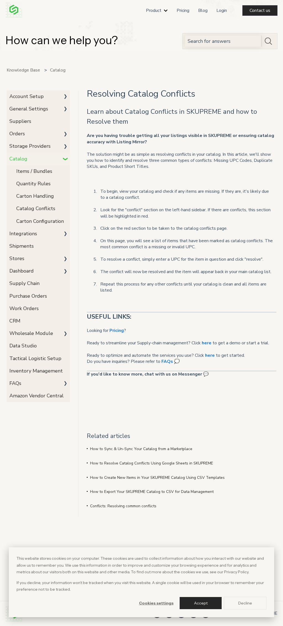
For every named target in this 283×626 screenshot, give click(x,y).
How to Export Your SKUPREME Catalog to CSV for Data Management (152, 491)
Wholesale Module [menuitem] (31, 333)
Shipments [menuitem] (21, 246)
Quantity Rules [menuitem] (33, 183)
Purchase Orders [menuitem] (28, 296)
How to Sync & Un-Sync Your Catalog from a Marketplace (141, 448)
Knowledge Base (23, 70)
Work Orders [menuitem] (24, 308)
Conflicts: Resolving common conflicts (123, 506)
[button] (65, 96)
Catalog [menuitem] (18, 158)
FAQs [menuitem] (15, 383)
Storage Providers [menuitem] (30, 146)
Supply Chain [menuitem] (24, 283)
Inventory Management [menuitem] (36, 371)
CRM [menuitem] (14, 321)
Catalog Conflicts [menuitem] (35, 208)
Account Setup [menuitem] (26, 96)
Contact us (260, 10)
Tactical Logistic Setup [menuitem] (35, 358)
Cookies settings (156, 603)
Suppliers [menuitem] (20, 121)
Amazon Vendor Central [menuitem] (36, 395)
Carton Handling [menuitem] (35, 196)
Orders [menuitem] (17, 133)
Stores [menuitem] (16, 258)
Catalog (57, 70)
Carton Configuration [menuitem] (40, 221)
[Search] (268, 41)
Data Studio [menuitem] (23, 345)
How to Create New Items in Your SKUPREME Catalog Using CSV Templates (157, 477)
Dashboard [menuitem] (21, 271)
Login (221, 10)
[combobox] (223, 41)
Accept (201, 603)
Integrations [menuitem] (23, 233)
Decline (245, 603)
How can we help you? (62, 40)
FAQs (167, 361)
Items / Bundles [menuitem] (34, 171)
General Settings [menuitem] (28, 108)
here (206, 343)
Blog (203, 10)
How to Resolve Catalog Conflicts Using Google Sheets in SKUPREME (151, 463)
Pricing (183, 10)
